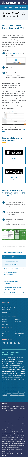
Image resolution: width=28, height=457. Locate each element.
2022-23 (21, 393)
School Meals (18, 331)
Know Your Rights (19, 333)
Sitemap (22, 408)
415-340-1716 (19, 367)
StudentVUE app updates (11, 261)
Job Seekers (18, 321)
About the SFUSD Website (11, 292)
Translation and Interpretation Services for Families (12, 288)
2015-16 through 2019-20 (17, 395)
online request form (7, 373)
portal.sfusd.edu (15, 53)
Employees (5, 324)
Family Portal (5, 331)
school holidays (8, 375)
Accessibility (5, 406)
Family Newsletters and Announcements (10, 273)
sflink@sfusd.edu (6, 367)
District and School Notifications (13, 278)
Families (4, 319)
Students (4, 321)
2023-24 (15, 393)
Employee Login (6, 312)
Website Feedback (9, 410)
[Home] (11, 3)
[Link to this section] (23, 28)
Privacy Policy (13, 408)
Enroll (3, 333)
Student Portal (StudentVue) (12, 257)
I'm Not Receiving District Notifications (11, 282)
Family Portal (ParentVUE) (11, 269)
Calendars (5, 335)
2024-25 (9, 393)
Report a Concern (19, 335)
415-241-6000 (6, 309)
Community (18, 319)
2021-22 (5, 395)
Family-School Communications (15, 7)
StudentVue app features (11, 264)
